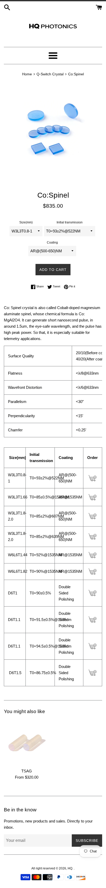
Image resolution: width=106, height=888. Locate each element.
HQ (70, 868)
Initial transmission (70, 222)
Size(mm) (26, 222)
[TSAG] (26, 742)
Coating (52, 242)
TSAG (26, 771)
